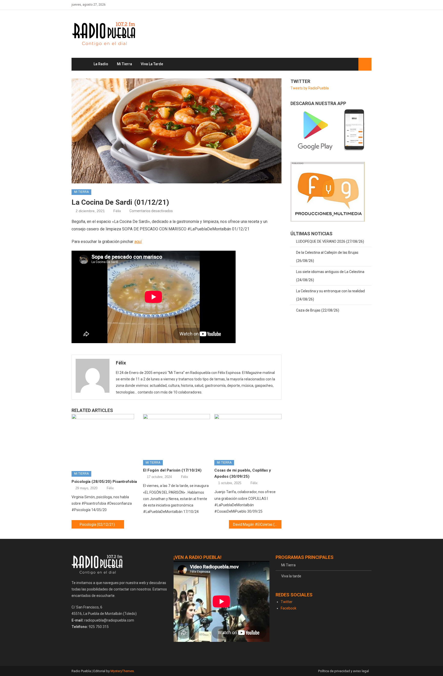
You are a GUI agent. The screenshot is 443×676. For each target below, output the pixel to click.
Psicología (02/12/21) (97, 524)
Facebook (288, 608)
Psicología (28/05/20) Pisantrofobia (104, 481)
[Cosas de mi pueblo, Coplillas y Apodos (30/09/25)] (247, 435)
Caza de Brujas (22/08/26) (317, 310)
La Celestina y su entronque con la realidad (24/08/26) (330, 295)
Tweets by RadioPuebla (309, 88)
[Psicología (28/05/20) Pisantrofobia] (105, 440)
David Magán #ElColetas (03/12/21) (257, 524)
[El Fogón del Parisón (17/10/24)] (176, 435)
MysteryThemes (122, 671)
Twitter (287, 602)
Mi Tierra (124, 64)
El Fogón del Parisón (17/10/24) (172, 470)
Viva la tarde (152, 64)
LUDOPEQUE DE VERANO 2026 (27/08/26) (330, 241)
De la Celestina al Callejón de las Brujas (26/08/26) (327, 256)
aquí (138, 241)
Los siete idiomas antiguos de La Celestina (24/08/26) (330, 276)
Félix (117, 211)
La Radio (101, 64)
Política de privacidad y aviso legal (343, 671)
